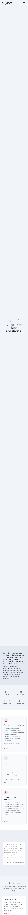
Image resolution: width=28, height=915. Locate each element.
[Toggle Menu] (23, 3)
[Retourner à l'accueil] (14, 3)
